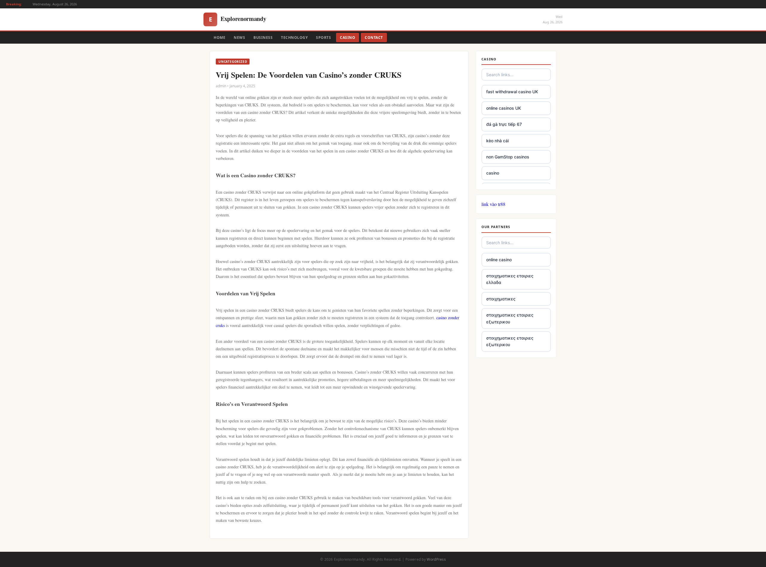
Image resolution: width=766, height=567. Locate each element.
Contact (374, 37)
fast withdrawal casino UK (512, 91)
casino (492, 172)
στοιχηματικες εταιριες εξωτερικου (510, 318)
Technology (294, 37)
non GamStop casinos (507, 156)
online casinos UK (503, 108)
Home (219, 37)
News (239, 37)
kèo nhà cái (497, 140)
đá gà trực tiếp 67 (504, 124)
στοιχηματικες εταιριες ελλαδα (510, 279)
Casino (347, 37)
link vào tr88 (493, 204)
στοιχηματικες (501, 298)
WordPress (436, 559)
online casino (499, 259)
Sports (323, 37)
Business (263, 37)
